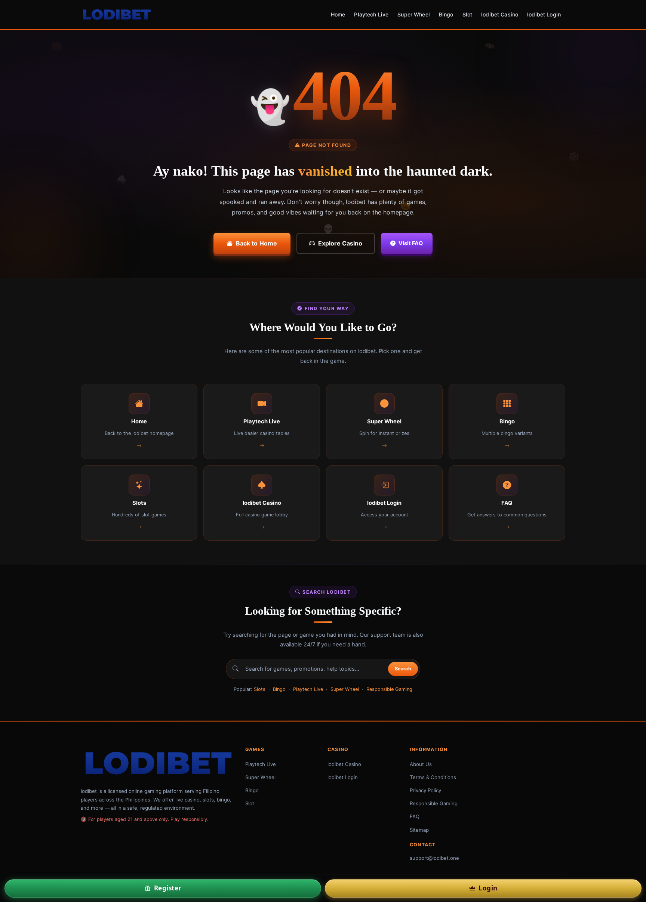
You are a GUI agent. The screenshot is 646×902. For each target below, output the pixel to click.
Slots (259, 689)
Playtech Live (371, 14)
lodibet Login (544, 14)
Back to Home (256, 243)
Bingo (446, 14)
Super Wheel (413, 14)
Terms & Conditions (433, 777)
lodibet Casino (499, 14)
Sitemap (419, 830)
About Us (421, 764)
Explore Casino (340, 243)
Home (338, 14)
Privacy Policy (425, 790)
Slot (467, 14)
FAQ (414, 816)
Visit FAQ (411, 243)
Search (403, 669)
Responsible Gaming (389, 689)
